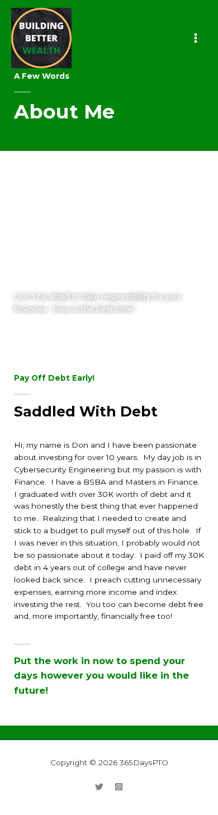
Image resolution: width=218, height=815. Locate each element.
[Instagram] (119, 787)
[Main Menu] (195, 37)
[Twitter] (99, 787)
